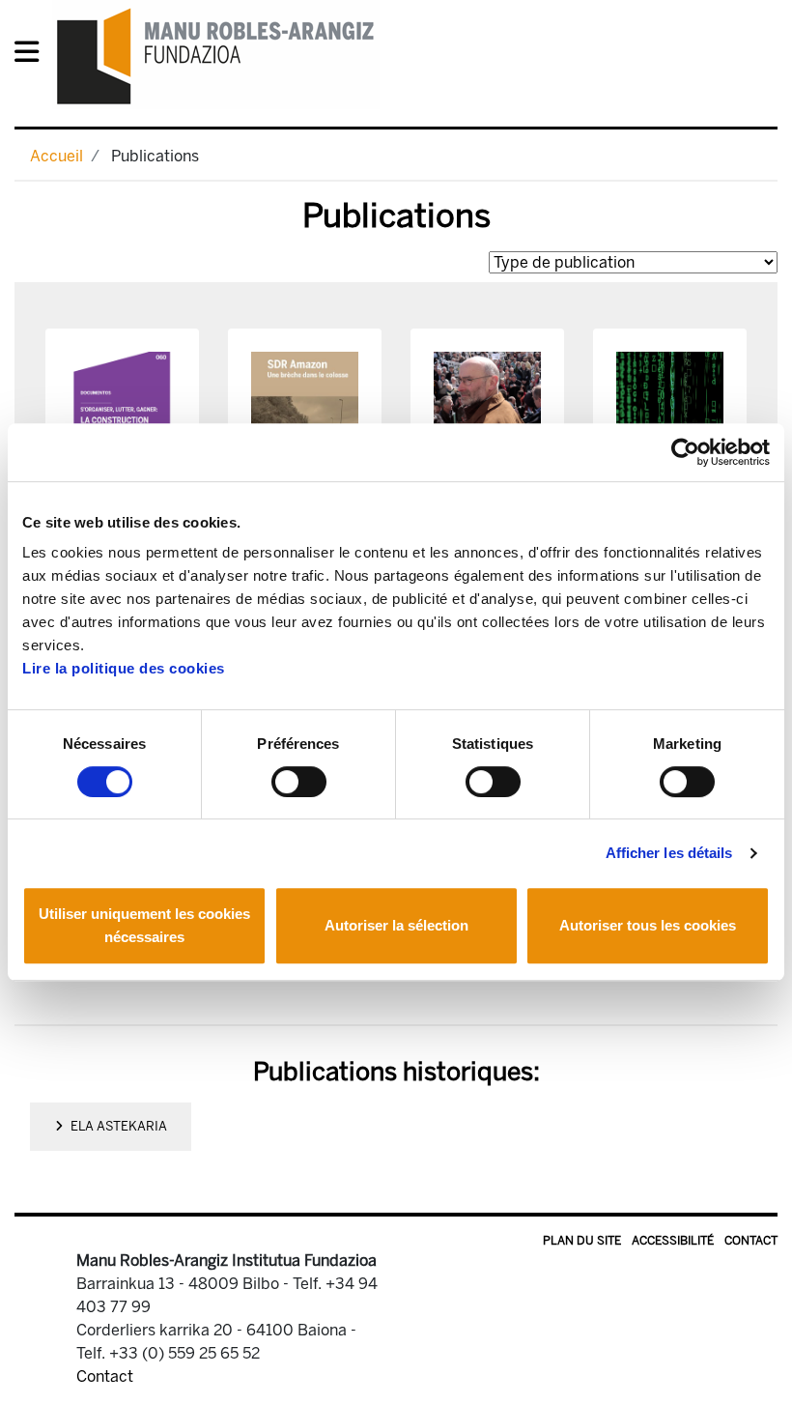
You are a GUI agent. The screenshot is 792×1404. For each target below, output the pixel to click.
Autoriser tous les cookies (647, 925)
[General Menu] (32, 55)
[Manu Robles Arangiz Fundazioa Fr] (216, 55)
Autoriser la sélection (396, 925)
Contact (751, 1240)
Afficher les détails (669, 853)
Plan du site (582, 1240)
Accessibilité (673, 1240)
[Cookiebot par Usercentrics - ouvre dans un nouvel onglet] (685, 452)
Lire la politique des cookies (123, 668)
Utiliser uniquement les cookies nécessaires (144, 925)
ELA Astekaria (119, 1126)
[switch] (298, 781)
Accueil (56, 156)
